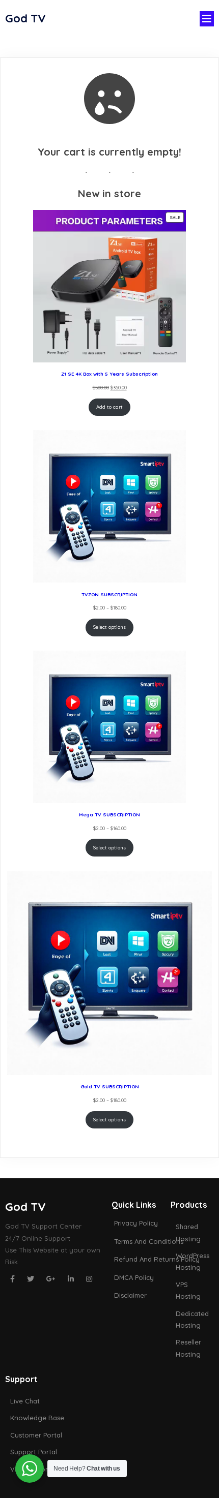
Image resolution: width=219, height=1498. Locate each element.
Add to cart (109, 407)
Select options (109, 627)
